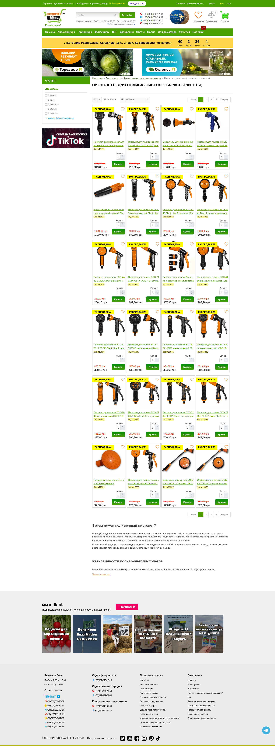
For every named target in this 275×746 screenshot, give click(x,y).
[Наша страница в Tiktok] (158, 738)
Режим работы (53, 675)
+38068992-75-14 (153, 20)
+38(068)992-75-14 (55, 710)
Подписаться (127, 606)
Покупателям (146, 689)
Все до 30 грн (137, 3)
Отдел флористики (104, 675)
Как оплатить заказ (149, 693)
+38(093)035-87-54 (55, 706)
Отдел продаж (53, 690)
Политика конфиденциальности (155, 722)
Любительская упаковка (151, 701)
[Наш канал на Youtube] (129, 738)
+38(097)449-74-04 (103, 695)
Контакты (144, 680)
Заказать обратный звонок (190, 3)
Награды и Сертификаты (199, 710)
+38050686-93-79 (153, 23)
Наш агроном (194, 684)
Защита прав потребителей (153, 710)
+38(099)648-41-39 (103, 706)
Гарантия (48, 3)
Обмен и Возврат (148, 705)
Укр (229, 3)
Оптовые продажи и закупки (153, 697)
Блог (190, 697)
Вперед (225, 99)
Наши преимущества (198, 714)
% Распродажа (117, 3)
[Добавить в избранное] (122, 109)
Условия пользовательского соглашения (159, 718)
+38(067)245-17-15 (55, 722)
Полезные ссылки (151, 675)
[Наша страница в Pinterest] (151, 738)
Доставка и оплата (63, 3)
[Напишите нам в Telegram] (266, 730)
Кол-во (119, 153)
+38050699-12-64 (153, 14)
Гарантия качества (149, 714)
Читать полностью (101, 574)
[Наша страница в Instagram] (144, 738)
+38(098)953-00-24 (103, 710)
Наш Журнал (81, 3)
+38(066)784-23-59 (103, 691)
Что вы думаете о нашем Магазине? (205, 693)
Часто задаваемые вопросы (201, 705)
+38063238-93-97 (153, 17)
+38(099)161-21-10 (55, 714)
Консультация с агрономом (109, 701)
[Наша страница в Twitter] (122, 738)
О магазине (195, 675)
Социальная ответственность (202, 718)
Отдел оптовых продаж (107, 686)
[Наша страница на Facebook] (136, 738)
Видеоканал (193, 689)
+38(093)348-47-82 (55, 718)
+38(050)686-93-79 (55, 701)
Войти (212, 3)
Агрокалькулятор (99, 3)
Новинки (192, 680)
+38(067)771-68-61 (55, 726)
